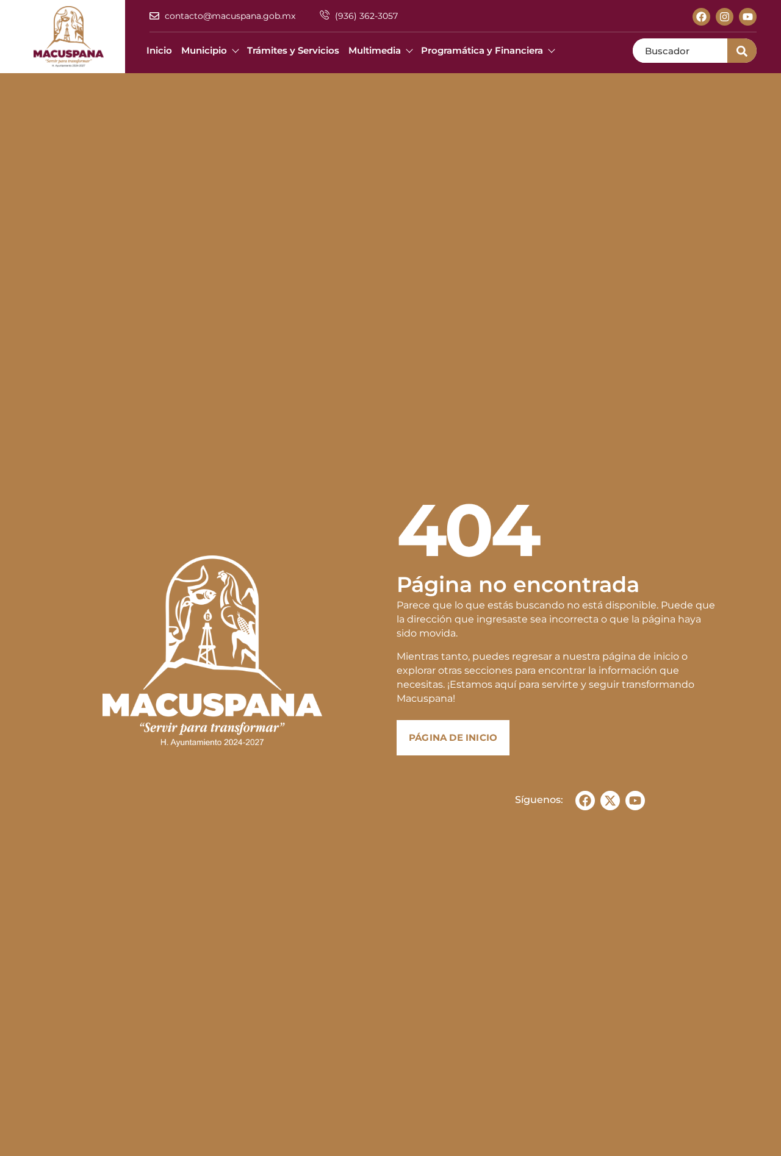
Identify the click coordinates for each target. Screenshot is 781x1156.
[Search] (742, 50)
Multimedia (374, 50)
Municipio (204, 50)
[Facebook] (701, 17)
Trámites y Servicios (293, 50)
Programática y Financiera (482, 50)
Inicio (159, 50)
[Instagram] (724, 17)
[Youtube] (748, 17)
